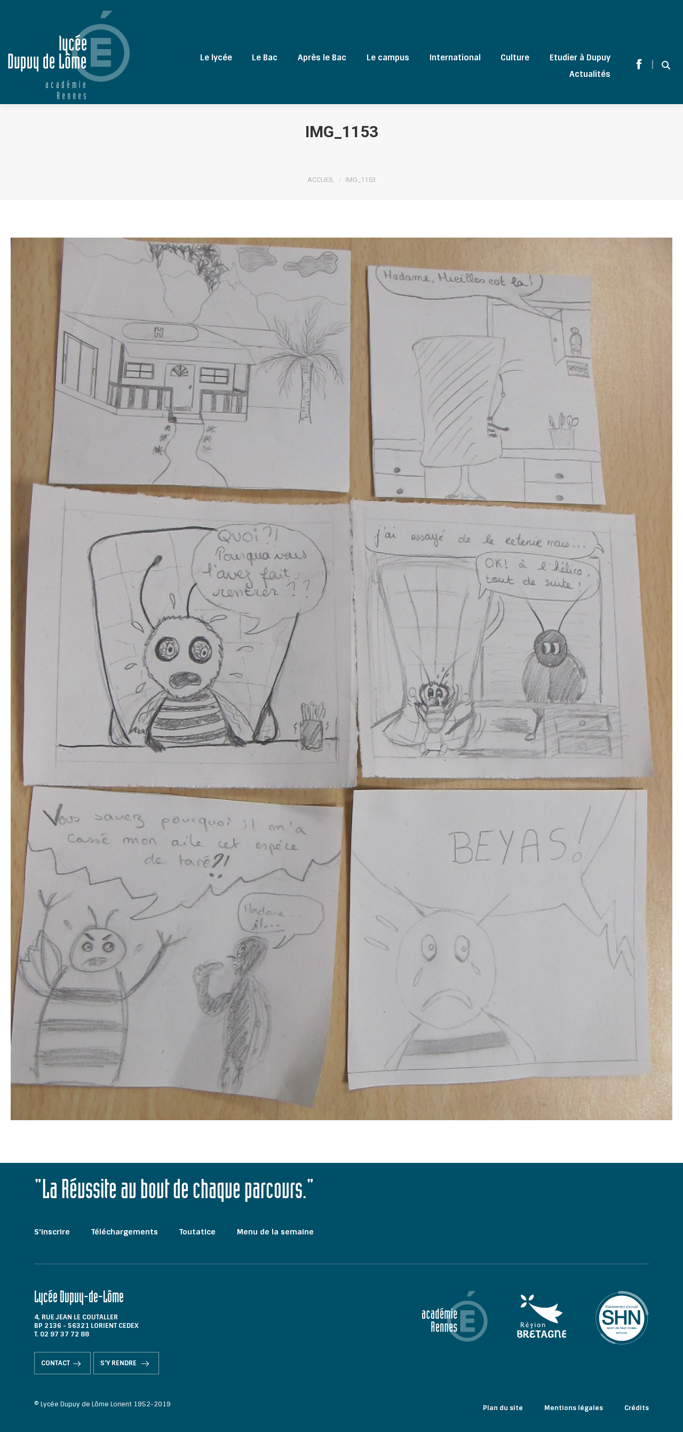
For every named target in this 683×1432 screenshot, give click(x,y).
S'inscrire (52, 1232)
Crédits (636, 1408)
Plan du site (503, 1408)
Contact (55, 1363)
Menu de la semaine (275, 1232)
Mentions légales (573, 1408)
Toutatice (197, 1232)
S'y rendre (119, 1363)
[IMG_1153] (341, 679)
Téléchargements (124, 1232)
